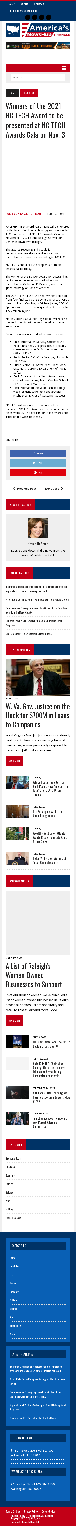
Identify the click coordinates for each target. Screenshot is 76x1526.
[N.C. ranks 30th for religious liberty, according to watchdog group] (17, 1097)
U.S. (12, 1275)
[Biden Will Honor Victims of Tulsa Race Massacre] (17, 862)
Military (9, 1209)
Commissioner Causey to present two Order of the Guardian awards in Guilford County (35, 1394)
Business (10, 1167)
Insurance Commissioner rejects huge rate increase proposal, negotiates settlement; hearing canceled (37, 588)
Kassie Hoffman (30, 214)
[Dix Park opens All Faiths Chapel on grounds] (17, 815)
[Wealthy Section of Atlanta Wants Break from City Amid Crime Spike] (17, 837)
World (9, 1201)
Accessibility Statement (41, 1515)
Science (9, 1192)
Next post (52, 488)
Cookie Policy (48, 1511)
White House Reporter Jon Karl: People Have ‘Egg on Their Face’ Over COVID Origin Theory (51, 788)
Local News (15, 1266)
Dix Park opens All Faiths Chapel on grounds (48, 813)
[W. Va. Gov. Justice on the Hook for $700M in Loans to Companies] (38, 693)
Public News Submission (23, 11)
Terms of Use (13, 1511)
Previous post (26, 488)
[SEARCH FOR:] (38, 76)
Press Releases (13, 1218)
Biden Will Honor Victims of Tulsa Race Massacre (49, 860)
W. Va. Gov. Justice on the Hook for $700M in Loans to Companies (38, 715)
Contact (39, 4)
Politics (9, 1184)
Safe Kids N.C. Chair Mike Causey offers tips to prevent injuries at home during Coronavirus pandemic (50, 1069)
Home (12, 4)
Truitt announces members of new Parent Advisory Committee (50, 1122)
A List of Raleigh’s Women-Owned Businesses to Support (34, 975)
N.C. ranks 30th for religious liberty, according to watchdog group (51, 1097)
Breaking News (13, 1158)
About (24, 4)
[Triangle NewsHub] (38, 30)
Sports (13, 1317)
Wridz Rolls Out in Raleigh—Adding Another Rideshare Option (37, 599)
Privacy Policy (31, 1511)
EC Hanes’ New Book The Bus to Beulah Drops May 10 (51, 1044)
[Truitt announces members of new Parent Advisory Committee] (17, 1122)
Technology (15, 1325)
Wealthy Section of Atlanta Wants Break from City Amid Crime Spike (50, 837)
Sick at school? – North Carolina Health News (29, 634)
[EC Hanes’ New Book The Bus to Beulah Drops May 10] (17, 1046)
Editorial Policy (17, 1515)
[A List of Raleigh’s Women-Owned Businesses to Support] (38, 953)
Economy (10, 1175)
